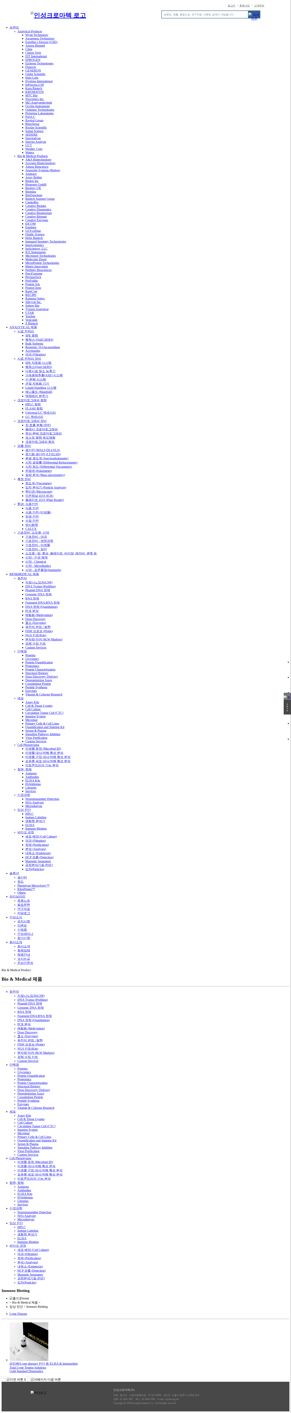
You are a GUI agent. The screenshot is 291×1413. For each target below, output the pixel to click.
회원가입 (245, 5)
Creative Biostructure (38, 213)
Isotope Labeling (35, 817)
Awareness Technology (40, 38)
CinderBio (31, 202)
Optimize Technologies (39, 109)
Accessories (32, 350)
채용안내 (23, 954)
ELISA (29, 825)
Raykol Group (34, 120)
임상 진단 (24, 809)
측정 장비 (24, 479)
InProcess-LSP (34, 84)
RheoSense (32, 124)
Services (30, 791)
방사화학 (31, 525)
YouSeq (30, 316)
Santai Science (34, 131)
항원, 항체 (24, 769)
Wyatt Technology (36, 35)
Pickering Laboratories (39, 113)
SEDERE (31, 134)
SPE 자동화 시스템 (38, 362)
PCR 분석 (32, 611)
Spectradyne (33, 138)
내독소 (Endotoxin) (38, 853)
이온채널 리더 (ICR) (39, 495)
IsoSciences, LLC (36, 248)
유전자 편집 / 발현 (38, 627)
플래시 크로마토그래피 (41, 429)
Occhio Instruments (37, 106)
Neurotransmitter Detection (42, 799)
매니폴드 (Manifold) (38, 392)
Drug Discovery (35, 619)
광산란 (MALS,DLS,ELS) (42, 450)
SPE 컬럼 (31, 335)
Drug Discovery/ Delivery (41, 676)
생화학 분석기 (35, 821)
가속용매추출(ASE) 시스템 (44, 375)
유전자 (22, 578)
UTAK (29, 312)
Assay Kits (32, 702)
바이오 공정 (25, 832)
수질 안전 (32, 520)
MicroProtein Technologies (42, 263)
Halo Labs (31, 77)
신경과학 (23, 795)
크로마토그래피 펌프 (40, 441)
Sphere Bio (32, 305)
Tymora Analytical (36, 309)
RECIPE (30, 295)
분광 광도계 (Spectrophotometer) (46, 458)
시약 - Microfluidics (38, 565)
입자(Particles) (34, 869)
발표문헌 (23, 904)
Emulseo (30, 227)
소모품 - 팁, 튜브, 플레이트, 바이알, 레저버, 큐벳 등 (61, 553)
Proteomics (32, 666)
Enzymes (31, 691)
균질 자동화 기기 (37, 383)
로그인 (231, 5)
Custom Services (35, 647)
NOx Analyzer (34, 802)
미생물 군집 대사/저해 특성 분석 (47, 757)
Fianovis (30, 67)
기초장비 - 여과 (36, 536)
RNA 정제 (32, 598)
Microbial (31, 720)
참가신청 (23, 938)
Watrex (29, 152)
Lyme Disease (18, 1313)
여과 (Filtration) (35, 354)
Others (21, 892)
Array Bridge (33, 177)
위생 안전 (32, 516)
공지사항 (23, 921)
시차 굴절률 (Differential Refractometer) (51, 462)
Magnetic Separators (38, 861)
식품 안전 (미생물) (38, 512)
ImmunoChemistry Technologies (45, 241)
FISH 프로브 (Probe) (39, 631)
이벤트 (22, 925)
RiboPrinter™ (26, 889)
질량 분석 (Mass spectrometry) (45, 475)
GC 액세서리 (34, 416)
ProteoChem (33, 287)
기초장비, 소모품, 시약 (33, 532)
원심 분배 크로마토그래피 (43, 433)
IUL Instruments (35, 252)
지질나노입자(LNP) (38, 582)
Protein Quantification (39, 662)
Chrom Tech (33, 52)
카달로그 (23, 913)
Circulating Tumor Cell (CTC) (44, 713)
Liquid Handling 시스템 (40, 387)
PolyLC (30, 117)
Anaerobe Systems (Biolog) (42, 170)
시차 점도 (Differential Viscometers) (48, 466)
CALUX (31, 528)
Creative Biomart (36, 216)
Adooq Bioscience (36, 166)
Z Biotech (31, 323)
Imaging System (35, 716)
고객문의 (259, 5)
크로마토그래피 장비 (32, 421)
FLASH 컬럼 (34, 408)
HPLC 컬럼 (33, 404)
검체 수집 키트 (35, 643)
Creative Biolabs (35, 206)
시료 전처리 (25, 331)
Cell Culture (33, 709)
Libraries (30, 787)
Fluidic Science (35, 234)
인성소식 (16, 917)
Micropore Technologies (40, 255)
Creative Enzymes (36, 220)
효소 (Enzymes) (35, 622)
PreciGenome (33, 273)
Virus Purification (36, 737)
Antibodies (32, 777)
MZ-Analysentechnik (38, 102)
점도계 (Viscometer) (38, 483)
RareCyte (31, 291)
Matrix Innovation (36, 266)
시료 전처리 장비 (29, 358)
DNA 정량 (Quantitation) (41, 606)
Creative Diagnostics (38, 209)
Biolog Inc (32, 181)
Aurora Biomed (35, 45)
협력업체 (23, 950)
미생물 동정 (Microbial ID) (43, 748)
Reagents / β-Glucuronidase (42, 347)
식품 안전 (32, 508)
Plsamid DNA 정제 (37, 590)
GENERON (33, 70)
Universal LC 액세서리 (40, 412)
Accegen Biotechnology (40, 163)
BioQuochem (33, 195)
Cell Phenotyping (28, 745)
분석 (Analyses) (35, 849)
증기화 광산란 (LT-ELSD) (43, 454)
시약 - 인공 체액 (36, 557)
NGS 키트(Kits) (35, 635)
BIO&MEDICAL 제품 (24, 574)
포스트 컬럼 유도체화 (40, 437)
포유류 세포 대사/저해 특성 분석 (47, 761)
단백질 (22, 651)
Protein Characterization (40, 669)
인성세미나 (25, 934)
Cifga (28, 49)
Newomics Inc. (34, 99)
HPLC (29, 813)
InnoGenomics (34, 245)
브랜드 (14, 27)
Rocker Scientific (36, 127)
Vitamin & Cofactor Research (43, 694)
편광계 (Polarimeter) (38, 471)
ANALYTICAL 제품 (23, 327)
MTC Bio (31, 95)
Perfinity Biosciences (38, 270)
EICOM (30, 223)
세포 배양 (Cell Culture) (41, 836)
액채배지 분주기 (36, 396)
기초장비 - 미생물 (37, 545)
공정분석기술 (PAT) (39, 865)
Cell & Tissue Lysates (38, 705)
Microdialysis (33, 806)
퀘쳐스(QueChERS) (38, 367)
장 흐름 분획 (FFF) (38, 425)
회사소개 (16, 942)
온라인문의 (25, 963)
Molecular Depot (36, 259)
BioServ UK (33, 188)
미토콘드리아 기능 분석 (42, 765)
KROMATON (34, 92)
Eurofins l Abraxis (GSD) (41, 42)
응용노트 (23, 900)
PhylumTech (33, 277)
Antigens (31, 773)
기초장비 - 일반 (36, 549)
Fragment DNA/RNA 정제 (42, 602)
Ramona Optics (35, 298)
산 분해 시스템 (35, 379)
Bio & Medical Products (32, 156)
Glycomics (32, 658)
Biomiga (30, 191)
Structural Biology (36, 673)
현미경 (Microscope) (38, 491)
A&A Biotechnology (38, 159)
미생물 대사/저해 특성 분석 (44, 752)
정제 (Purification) (37, 844)
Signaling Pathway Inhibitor (42, 734)
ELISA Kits (32, 780)
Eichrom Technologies (39, 63)
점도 (20, 881)
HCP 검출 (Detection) (39, 857)
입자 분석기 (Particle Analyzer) (45, 487)
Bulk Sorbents (34, 343)
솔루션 (14, 873)
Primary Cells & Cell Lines (42, 723)
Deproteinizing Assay (38, 680)
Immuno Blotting (36, 828)
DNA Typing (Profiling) (40, 586)
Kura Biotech (33, 88)
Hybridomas (33, 784)
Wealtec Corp (33, 149)
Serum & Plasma (35, 730)
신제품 (22, 929)
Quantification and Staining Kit (44, 727)
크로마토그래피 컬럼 (32, 400)
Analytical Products (29, 31)
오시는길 (23, 958)
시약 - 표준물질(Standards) (43, 570)
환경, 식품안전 (27, 504)
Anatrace (31, 174)
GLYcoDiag (33, 230)
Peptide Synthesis (36, 687)
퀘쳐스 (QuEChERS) (39, 339)
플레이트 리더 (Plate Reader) (44, 500)
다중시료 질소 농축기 (40, 371)
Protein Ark (32, 284)
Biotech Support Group (40, 198)
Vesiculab (31, 320)
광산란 (22, 877)
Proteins (30, 655)
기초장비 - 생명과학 (39, 541)
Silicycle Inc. (33, 302)
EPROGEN (32, 60)
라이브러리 (17, 896)
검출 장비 (24, 446)
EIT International (36, 56)
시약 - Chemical (35, 561)
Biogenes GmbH (36, 184)
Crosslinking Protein (38, 683)
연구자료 (23, 909)
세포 (20, 698)
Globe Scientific (35, 74)
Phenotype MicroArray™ (33, 885)
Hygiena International (38, 81)
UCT (28, 145)
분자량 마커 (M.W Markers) (43, 639)
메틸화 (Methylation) (39, 615)
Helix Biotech (34, 238)
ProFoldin (31, 280)
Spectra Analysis (35, 141)
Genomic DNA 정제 (38, 594)
